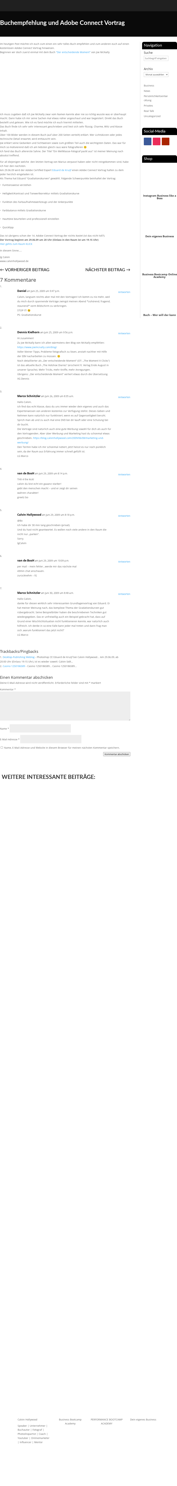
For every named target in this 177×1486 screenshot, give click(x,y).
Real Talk (149, 111)
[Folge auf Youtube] (165, 141)
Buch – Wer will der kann (159, 315)
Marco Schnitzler (28, 396)
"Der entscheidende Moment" (73, 52)
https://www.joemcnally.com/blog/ (37, 347)
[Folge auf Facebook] (147, 141)
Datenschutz (80, 1473)
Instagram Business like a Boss (159, 197)
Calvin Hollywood (29, 515)
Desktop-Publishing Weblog (19, 657)
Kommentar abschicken (117, 754)
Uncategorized (152, 116)
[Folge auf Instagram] (156, 141)
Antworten (124, 292)
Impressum (97, 1473)
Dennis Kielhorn (28, 332)
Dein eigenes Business (159, 236)
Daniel (21, 291)
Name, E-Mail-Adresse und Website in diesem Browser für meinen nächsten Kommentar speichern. (62, 747)
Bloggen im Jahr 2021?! (20, 1176)
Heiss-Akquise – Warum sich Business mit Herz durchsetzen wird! (51, 1378)
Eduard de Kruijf (61, 170)
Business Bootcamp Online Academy (159, 276)
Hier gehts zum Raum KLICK (16, 244)
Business (149, 85)
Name (4, 728)
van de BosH (25, 473)
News (147, 91)
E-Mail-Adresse (10, 739)
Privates (148, 105)
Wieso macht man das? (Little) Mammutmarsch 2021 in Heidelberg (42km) (57, 974)
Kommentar (8, 689)
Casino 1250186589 (14, 666)
